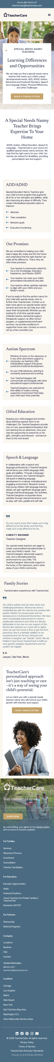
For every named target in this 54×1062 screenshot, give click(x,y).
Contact (7, 956)
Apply (6, 888)
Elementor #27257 (12, 905)
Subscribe (13, 816)
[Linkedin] (17, 1033)
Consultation (9, 862)
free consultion (21, 330)
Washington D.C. (11, 1014)
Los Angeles (9, 990)
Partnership (8, 921)
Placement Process (12, 853)
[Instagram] (32, 1033)
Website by (27, 1054)
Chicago (7, 985)
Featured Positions (12, 893)
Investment (8, 857)
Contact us (33, 327)
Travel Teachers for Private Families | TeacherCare (20, 899)
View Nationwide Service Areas (18, 1019)
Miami (6, 995)
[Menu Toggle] (49, 14)
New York (8, 1004)
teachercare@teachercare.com (27, 5)
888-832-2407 (9, 967)
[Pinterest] (27, 1033)
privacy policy (43, 827)
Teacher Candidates (13, 867)
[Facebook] (22, 1033)
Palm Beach (9, 1000)
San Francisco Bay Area (14, 1009)
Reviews (7, 947)
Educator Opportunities (14, 883)
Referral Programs (11, 926)
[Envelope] (37, 1033)
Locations (8, 942)
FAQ (5, 952)
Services (7, 848)
